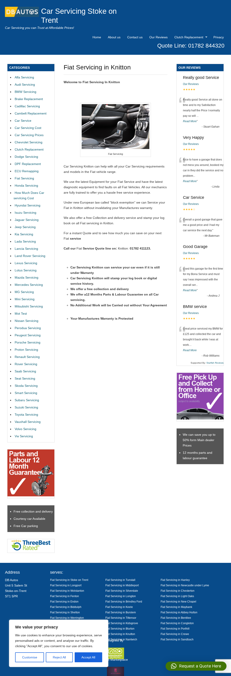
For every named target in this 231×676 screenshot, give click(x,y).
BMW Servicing (25, 92)
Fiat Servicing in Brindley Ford (123, 601)
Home (96, 37)
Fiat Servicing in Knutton (120, 633)
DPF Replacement (28, 164)
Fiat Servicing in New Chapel (178, 601)
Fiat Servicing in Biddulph (65, 606)
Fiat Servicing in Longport (65, 585)
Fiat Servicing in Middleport (122, 585)
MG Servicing (24, 292)
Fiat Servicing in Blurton (119, 628)
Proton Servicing (26, 349)
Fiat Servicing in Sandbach (177, 639)
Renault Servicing (27, 357)
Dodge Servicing (26, 156)
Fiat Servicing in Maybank (176, 606)
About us (114, 37)
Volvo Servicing (25, 429)
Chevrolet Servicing (28, 142)
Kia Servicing (24, 234)
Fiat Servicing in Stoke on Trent (69, 579)
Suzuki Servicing (26, 407)
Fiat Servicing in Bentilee (176, 617)
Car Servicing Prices (29, 135)
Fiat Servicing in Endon (64, 601)
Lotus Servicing (26, 270)
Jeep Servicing (25, 227)
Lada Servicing (25, 241)
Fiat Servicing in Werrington (67, 617)
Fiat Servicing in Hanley (175, 579)
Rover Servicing (26, 364)
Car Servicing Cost (28, 128)
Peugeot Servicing (28, 335)
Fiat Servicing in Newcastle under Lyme (185, 585)
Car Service (23, 120)
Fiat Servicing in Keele (119, 606)
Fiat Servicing (24, 178)
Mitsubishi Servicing (29, 306)
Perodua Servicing (28, 328)
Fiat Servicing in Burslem (120, 612)
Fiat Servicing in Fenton (64, 596)
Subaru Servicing (27, 400)
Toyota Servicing (26, 414)
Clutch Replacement (187, 37)
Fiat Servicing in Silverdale (121, 590)
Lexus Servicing (26, 263)
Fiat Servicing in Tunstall (120, 579)
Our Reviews (158, 37)
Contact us (135, 37)
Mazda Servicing (26, 277)
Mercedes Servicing (29, 284)
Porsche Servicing (27, 342)
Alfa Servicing (24, 77)
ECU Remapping (27, 171)
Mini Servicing (25, 299)
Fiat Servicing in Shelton (65, 612)
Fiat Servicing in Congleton (177, 623)
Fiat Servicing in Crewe (175, 633)
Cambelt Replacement (30, 113)
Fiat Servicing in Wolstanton (67, 590)
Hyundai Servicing (27, 205)
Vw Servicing (24, 436)
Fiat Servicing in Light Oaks (177, 596)
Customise (29, 657)
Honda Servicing (26, 185)
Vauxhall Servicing (28, 422)
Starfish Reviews (215, 363)
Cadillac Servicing (27, 106)
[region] (58, 643)
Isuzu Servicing (25, 212)
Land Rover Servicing (30, 256)
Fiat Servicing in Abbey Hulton (179, 612)
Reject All (59, 657)
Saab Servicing (25, 371)
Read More (190, 121)
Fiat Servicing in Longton (120, 596)
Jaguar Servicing (27, 220)
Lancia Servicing (26, 248)
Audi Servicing (25, 84)
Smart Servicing (26, 393)
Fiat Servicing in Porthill (175, 628)
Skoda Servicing (26, 385)
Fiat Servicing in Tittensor (120, 617)
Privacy (218, 37)
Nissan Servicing (26, 321)
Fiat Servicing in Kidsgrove (121, 623)
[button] (196, 666)
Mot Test (21, 313)
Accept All (88, 657)
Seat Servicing (25, 378)
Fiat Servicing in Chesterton (177, 590)
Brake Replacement (29, 99)
